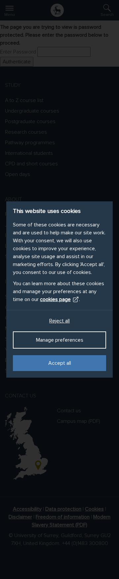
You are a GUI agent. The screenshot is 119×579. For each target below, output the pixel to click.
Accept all (59, 363)
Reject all (59, 321)
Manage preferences (59, 340)
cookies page (55, 299)
